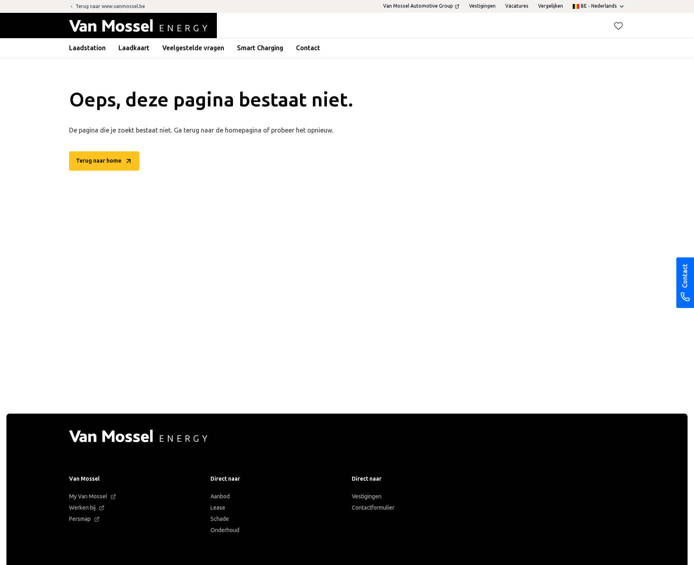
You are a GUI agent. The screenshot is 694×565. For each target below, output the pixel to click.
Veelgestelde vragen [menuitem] (193, 48)
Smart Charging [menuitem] (260, 48)
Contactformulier (373, 507)
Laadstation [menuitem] (87, 48)
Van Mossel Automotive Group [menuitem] (418, 6)
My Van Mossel (88, 496)
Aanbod (220, 496)
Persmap (80, 519)
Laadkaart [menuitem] (133, 48)
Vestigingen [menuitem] (482, 6)
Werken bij (82, 507)
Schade (219, 519)
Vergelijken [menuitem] (550, 6)
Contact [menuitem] (308, 48)
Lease (217, 507)
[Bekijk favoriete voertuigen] (618, 25)
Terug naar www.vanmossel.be (110, 6)
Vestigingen (367, 496)
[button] (618, 25)
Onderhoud (224, 530)
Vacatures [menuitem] (517, 6)
